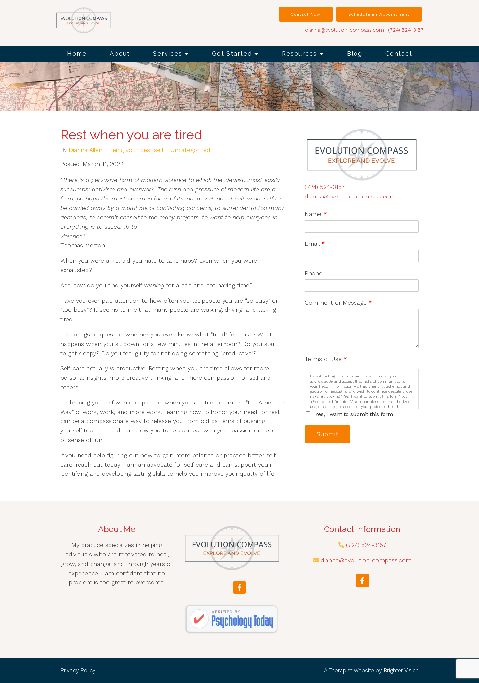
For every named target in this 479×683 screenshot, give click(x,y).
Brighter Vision (401, 670)
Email (315, 243)
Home (77, 53)
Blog (354, 53)
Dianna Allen (85, 150)
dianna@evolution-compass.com (344, 30)
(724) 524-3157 (406, 30)
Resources (299, 53)
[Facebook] (239, 587)
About (120, 53)
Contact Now (306, 14)
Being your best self (136, 150)
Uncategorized (190, 150)
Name (316, 214)
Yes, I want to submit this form (354, 414)
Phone (313, 273)
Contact (398, 53)
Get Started (232, 53)
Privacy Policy (77, 670)
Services (167, 53)
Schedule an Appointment (379, 14)
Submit (327, 434)
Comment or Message (338, 302)
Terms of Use (326, 358)
